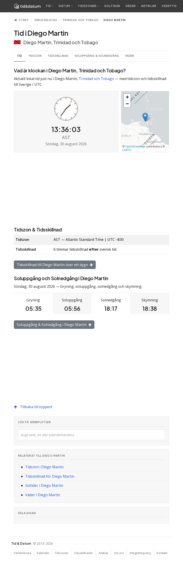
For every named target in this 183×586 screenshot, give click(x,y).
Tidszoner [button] (87, 6)
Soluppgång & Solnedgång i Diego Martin (52, 324)
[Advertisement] (91, 189)
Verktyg (169, 6)
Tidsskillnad (58, 56)
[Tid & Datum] (27, 6)
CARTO (126, 150)
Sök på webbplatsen (34, 422)
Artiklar (148, 6)
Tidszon (35, 56)
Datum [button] (64, 6)
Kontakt (162, 553)
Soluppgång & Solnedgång (97, 56)
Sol (112, 6)
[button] (145, 117)
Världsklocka (45, 20)
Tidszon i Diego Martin (44, 466)
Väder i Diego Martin (42, 494)
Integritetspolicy (140, 553)
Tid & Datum (21, 543)
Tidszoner (62, 553)
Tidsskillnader (83, 553)
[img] (145, 121)
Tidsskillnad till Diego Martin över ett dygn (53, 264)
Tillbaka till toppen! (35, 406)
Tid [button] (48, 6)
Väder (130, 6)
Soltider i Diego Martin (44, 485)
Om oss (119, 553)
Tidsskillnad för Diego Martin (49, 476)
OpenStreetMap (135, 146)
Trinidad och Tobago (80, 20)
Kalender (43, 553)
